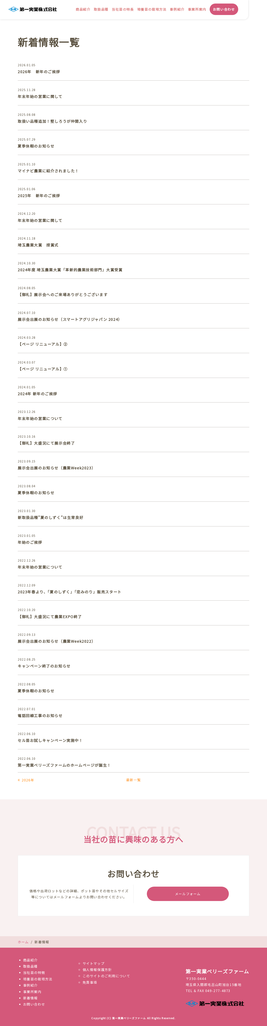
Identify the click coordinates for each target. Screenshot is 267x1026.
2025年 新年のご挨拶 (39, 195)
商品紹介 (83, 9)
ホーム (23, 941)
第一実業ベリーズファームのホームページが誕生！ (64, 765)
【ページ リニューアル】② (43, 344)
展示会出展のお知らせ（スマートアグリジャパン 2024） (70, 319)
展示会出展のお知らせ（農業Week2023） (57, 467)
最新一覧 (133, 779)
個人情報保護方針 (97, 969)
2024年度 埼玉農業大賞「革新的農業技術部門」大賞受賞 (70, 269)
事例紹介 (177, 9)
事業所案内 (197, 9)
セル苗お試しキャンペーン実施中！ (50, 740)
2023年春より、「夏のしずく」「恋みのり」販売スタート (70, 591)
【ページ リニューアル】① (43, 368)
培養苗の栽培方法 (152, 9)
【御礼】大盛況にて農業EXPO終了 (50, 616)
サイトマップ (94, 963)
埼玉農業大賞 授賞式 (38, 244)
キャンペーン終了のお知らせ (44, 666)
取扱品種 (101, 9)
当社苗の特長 (123, 9)
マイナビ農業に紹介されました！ (48, 170)
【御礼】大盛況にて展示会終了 (46, 443)
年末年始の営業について (40, 418)
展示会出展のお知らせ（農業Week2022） (57, 641)
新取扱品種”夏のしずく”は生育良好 (50, 517)
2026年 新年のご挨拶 (39, 71)
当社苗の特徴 (34, 972)
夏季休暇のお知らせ (36, 146)
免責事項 (90, 982)
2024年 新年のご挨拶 (37, 393)
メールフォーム (188, 893)
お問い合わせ (224, 9)
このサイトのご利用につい (105, 975)
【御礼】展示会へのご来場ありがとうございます (63, 294)
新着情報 (30, 997)
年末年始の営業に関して (40, 96)
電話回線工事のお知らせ (40, 715)
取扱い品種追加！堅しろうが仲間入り (52, 121)
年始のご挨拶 (30, 542)
